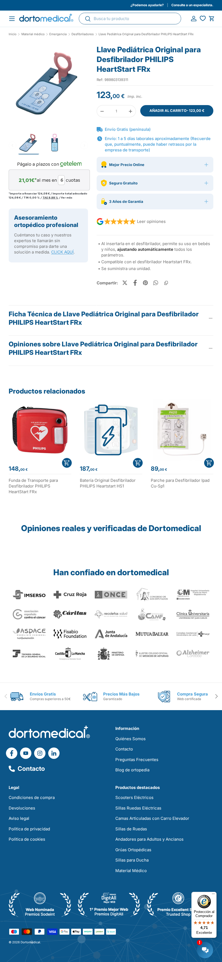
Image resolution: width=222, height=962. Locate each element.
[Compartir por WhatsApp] (156, 283)
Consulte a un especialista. (192, 5)
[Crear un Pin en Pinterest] (145, 283)
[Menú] (213, 895)
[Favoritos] (202, 18)
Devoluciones (22, 808)
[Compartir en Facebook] (135, 283)
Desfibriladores (82, 34)
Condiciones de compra (32, 797)
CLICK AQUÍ (62, 252)
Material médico (33, 34)
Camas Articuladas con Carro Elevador (152, 818)
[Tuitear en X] (125, 283)
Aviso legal (19, 818)
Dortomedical (30, 942)
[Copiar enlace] (166, 283)
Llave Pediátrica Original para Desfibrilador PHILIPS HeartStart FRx (146, 34)
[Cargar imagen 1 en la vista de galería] (48, 84)
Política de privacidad (29, 828)
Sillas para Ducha (132, 860)
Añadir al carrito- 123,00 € (176, 110)
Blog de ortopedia (132, 769)
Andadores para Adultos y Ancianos (149, 839)
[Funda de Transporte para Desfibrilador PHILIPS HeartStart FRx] (40, 430)
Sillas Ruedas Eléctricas (138, 808)
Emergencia (58, 34)
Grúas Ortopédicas (133, 849)
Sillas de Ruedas (131, 828)
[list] (48, 86)
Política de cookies (27, 839)
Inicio (13, 34)
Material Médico (131, 870)
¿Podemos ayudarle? (147, 5)
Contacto (31, 768)
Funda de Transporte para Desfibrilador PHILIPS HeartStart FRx (33, 486)
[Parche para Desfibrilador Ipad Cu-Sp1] (182, 430)
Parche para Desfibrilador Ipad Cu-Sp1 (180, 483)
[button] (211, 18)
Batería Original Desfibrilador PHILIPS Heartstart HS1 (108, 483)
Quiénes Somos (130, 738)
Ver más (66, 197)
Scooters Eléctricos (134, 797)
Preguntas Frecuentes (136, 759)
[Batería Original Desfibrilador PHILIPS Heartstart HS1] (111, 430)
